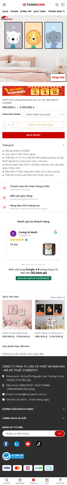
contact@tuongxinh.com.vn (30, 394)
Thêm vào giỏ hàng (40, 124)
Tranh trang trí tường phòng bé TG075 (49, 333)
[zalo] (18, 443)
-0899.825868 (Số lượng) (20, 389)
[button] (4, 4)
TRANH (14, 11)
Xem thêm (57, 297)
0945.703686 (42, 385)
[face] (7, 443)
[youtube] (29, 443)
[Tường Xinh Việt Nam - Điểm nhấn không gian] (33, 4)
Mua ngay (33, 135)
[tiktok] (40, 443)
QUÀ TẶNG (40, 11)
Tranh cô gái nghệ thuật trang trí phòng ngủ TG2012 (16, 333)
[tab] (15, 346)
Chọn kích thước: (11, 114)
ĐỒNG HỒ (25, 11)
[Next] (63, 318)
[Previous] (4, 318)
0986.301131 (26, 385)
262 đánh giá (39, 272)
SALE (5, 11)
